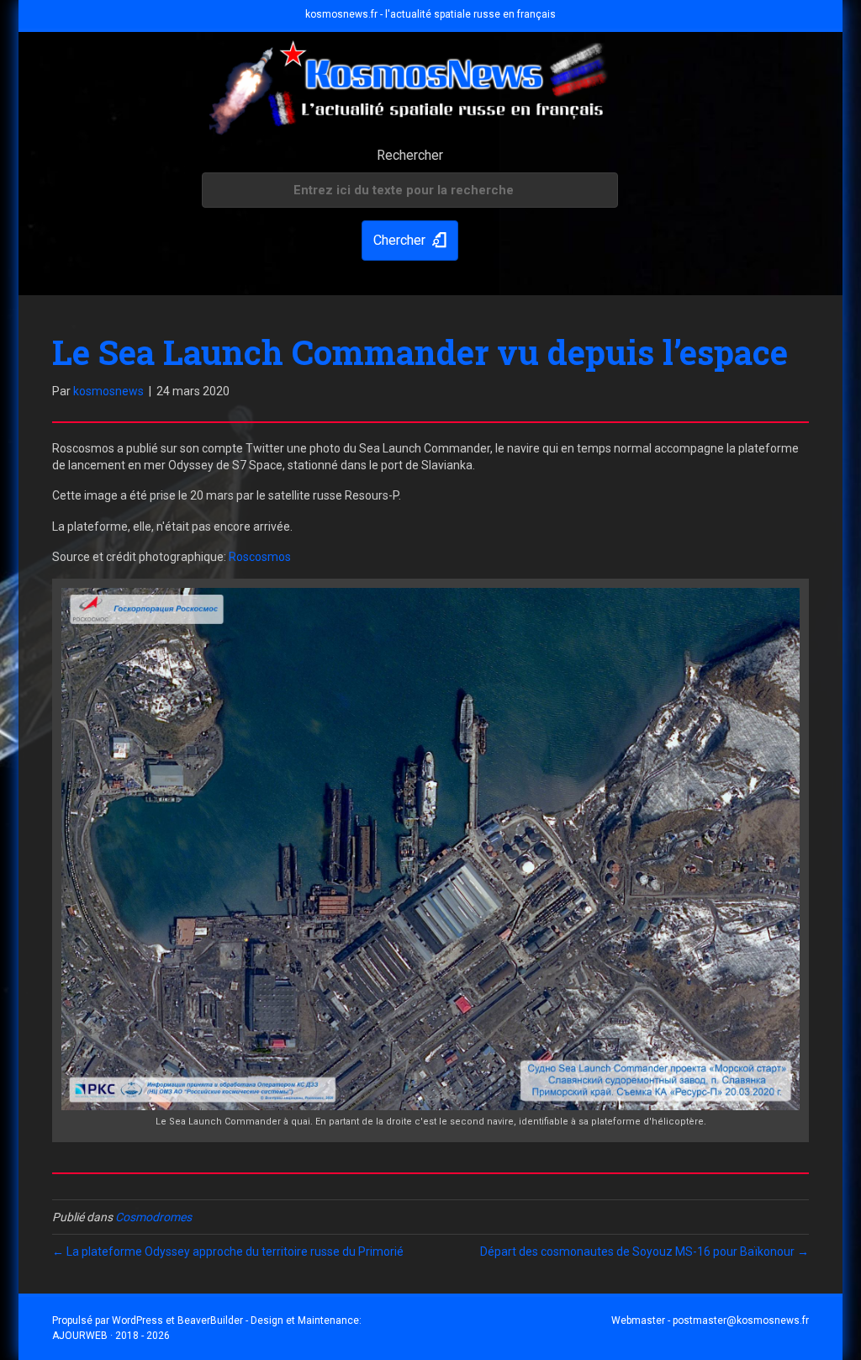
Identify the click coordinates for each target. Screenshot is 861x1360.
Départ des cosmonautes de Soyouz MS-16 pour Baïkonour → (644, 1251)
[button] (410, 241)
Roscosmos (260, 557)
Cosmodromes (153, 1217)
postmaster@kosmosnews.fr (741, 1320)
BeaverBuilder (210, 1320)
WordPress (137, 1320)
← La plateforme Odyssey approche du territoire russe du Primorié (228, 1251)
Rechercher (410, 155)
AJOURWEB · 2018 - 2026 (111, 1335)
